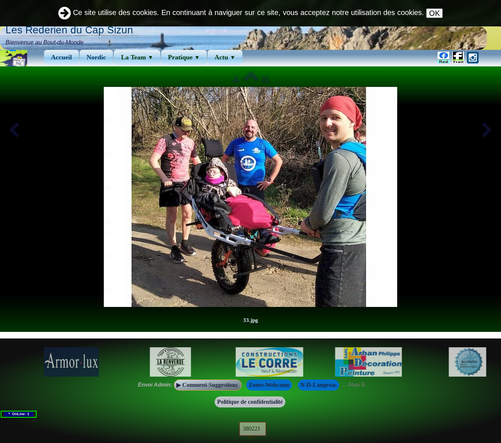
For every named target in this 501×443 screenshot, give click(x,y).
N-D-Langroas (318, 385)
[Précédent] (14, 130)
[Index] (251, 79)
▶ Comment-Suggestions (207, 385)
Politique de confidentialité (250, 402)
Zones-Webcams (269, 385)
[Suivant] (487, 130)
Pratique (184, 57)
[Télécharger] (236, 79)
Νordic (96, 57)
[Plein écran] (265, 79)
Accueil (61, 57)
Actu (225, 57)
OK (434, 13)
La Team (137, 57)
